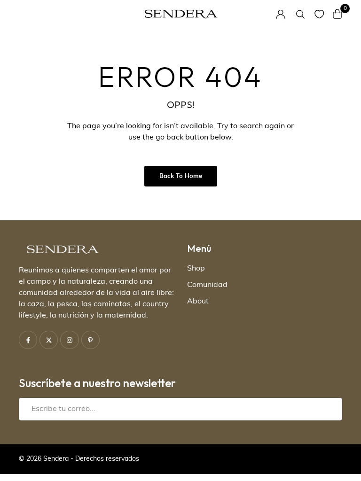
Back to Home (180, 176)
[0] (337, 13)
